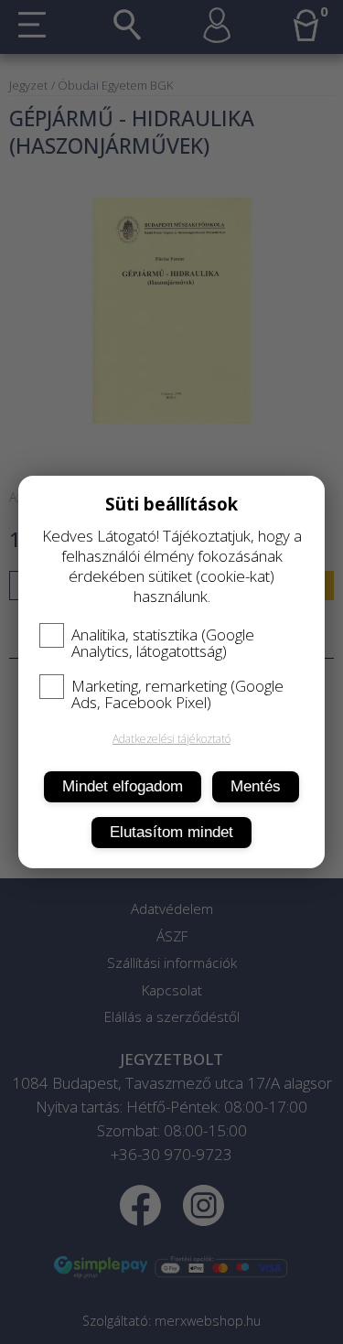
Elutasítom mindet (171, 832)
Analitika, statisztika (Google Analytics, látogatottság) (162, 643)
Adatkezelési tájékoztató (171, 739)
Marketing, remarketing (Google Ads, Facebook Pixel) (177, 694)
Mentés (255, 786)
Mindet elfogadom (122, 786)
